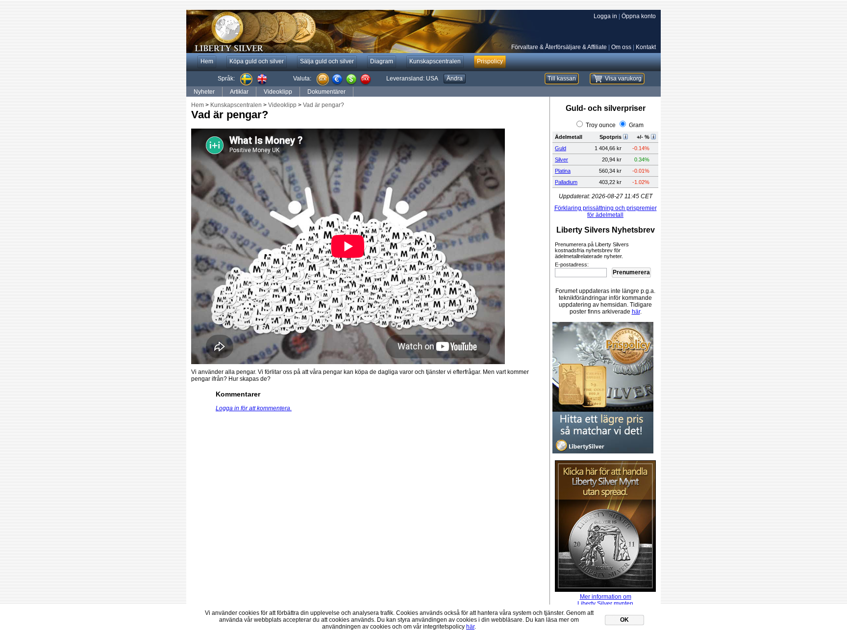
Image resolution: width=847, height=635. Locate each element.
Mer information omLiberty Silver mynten (605, 600)
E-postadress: (572, 264)
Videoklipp (278, 91)
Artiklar (239, 91)
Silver (561, 159)
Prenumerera (631, 272)
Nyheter (204, 91)
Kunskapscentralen (236, 105)
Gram (636, 125)
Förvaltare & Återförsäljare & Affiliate (559, 47)
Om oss (621, 47)
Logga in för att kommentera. (254, 408)
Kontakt (646, 47)
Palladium (566, 182)
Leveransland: (412, 78)
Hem (197, 105)
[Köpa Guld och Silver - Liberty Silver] (333, 31)
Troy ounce (601, 125)
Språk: (226, 78)
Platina (563, 171)
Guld (560, 148)
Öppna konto (639, 16)
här (636, 311)
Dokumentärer (326, 91)
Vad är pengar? (323, 105)
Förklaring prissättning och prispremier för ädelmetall (605, 211)
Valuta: (302, 78)
